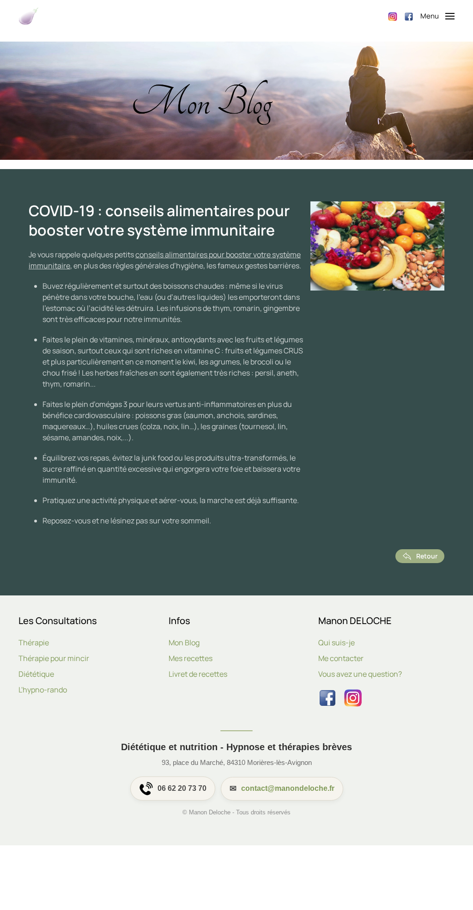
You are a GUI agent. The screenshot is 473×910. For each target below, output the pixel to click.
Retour (426, 556)
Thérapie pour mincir (53, 658)
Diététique (36, 674)
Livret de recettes (198, 674)
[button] (437, 16)
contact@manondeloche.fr (287, 788)
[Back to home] (28, 16)
